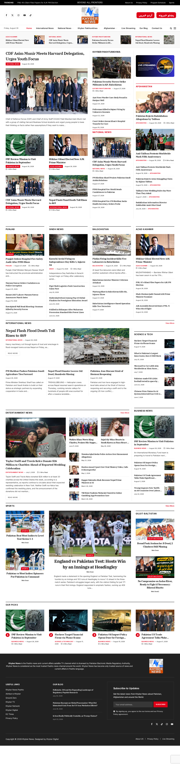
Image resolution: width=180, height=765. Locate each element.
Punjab (10, 229)
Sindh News (56, 229)
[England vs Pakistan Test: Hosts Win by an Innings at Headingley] (90, 534)
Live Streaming (128, 28)
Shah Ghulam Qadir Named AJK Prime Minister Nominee (153, 295)
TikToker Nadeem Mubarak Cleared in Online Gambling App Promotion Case (101, 494)
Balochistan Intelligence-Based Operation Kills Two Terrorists (111, 304)
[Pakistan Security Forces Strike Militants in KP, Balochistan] (126, 39)
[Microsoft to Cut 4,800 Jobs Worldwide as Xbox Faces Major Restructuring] (169, 368)
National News (64, 28)
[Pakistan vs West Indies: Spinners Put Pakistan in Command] (25, 559)
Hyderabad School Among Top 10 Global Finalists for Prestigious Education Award (68, 299)
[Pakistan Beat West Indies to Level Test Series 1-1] (25, 521)
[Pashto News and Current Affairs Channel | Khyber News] (90, 15)
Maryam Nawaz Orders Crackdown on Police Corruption (23, 284)
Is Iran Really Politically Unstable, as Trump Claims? (75, 716)
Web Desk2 (155, 591)
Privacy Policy (141, 3)
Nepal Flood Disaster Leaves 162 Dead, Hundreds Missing (147, 41)
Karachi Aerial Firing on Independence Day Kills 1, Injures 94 (67, 262)
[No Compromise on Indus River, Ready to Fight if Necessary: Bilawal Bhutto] (155, 567)
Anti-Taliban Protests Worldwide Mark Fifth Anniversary (153, 155)
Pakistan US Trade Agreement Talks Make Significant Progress (147, 476)
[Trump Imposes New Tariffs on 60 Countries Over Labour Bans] (169, 490)
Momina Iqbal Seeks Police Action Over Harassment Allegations (104, 455)
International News (45, 28)
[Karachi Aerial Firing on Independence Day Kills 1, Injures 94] (68, 245)
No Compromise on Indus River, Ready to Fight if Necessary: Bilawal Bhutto (155, 584)
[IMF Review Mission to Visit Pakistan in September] (25, 145)
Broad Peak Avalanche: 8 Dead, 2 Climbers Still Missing (155, 545)
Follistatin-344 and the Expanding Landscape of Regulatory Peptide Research (73, 691)
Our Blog (144, 28)
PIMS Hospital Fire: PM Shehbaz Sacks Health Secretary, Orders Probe (110, 202)
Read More (13, 353)
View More (170, 323)
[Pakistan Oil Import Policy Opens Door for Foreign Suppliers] (169, 465)
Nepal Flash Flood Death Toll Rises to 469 (68, 201)
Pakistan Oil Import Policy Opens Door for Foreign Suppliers (146, 464)
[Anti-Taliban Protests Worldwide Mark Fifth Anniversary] (155, 139)
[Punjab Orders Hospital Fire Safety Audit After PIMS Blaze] (25, 245)
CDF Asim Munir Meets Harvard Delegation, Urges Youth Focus (60, 41)
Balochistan (101, 229)
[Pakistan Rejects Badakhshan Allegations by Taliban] (155, 102)
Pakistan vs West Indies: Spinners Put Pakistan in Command (24, 575)
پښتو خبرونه (166, 15)
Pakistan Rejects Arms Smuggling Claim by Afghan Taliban (154, 180)
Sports (171, 3)
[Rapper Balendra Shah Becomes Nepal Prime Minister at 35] (74, 483)
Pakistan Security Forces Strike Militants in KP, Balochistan (102, 41)
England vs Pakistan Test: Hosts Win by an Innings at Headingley (90, 564)
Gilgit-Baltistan (146, 513)
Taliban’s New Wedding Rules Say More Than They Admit (153, 192)
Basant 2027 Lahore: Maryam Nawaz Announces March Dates (22, 296)
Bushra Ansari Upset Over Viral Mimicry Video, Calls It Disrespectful (104, 468)
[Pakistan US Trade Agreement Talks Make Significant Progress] (169, 478)
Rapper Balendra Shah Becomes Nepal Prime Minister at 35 (101, 481)
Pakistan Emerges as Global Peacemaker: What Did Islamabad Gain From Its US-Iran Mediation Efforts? (75, 704)
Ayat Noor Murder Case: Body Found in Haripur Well (110, 98)
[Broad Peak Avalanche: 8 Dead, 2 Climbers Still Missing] (155, 529)
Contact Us (157, 28)
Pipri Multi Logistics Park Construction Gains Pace (67, 287)
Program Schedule (158, 3)
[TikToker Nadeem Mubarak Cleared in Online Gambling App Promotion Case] (74, 495)
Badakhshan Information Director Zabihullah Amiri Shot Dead (151, 203)
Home (29, 28)
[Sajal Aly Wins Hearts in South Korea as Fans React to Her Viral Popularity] (115, 427)
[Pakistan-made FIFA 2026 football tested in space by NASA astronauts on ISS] (169, 381)
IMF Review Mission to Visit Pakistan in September (21, 161)
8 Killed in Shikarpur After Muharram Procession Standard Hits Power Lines (66, 310)
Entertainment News (14, 472)
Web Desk (25, 543)
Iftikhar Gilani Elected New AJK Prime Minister (17, 41)
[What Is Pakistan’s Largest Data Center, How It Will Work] (169, 356)
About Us (129, 3)
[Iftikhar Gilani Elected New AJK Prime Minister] (39, 39)
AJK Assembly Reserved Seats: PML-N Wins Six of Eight (153, 307)
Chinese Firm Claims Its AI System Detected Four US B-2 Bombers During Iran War (147, 392)
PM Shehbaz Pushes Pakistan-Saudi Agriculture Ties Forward (25, 373)
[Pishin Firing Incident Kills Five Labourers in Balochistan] (112, 245)
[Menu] (175, 28)
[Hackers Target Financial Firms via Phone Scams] (169, 343)
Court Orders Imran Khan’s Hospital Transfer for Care (109, 122)
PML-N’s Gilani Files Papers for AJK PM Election (37, 3)
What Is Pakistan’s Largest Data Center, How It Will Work (147, 354)
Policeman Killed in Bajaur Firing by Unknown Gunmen (109, 110)
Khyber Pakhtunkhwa (87, 28)
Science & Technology (64, 641)
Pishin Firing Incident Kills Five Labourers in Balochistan (110, 260)
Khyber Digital (52, 739)
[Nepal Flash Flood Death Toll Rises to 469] (68, 186)
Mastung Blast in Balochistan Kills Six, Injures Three (110, 293)
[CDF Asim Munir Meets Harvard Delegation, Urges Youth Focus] (82, 39)
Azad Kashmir (11, 37)
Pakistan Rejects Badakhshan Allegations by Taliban (151, 118)
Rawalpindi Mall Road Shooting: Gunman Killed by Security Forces (24, 307)
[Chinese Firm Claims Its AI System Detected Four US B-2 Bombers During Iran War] (169, 394)
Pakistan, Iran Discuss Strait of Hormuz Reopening (106, 373)
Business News (13, 166)
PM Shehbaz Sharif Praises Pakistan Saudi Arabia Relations (111, 179)
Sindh (51, 269)
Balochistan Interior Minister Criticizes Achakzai (110, 281)
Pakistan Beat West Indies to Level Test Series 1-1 (25, 537)
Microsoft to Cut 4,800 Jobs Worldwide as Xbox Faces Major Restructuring (146, 367)
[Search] (170, 28)
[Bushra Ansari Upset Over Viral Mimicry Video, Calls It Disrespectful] (74, 470)
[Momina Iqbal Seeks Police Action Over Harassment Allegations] (74, 457)
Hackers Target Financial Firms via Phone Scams (145, 342)
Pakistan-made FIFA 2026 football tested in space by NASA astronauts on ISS (145, 380)
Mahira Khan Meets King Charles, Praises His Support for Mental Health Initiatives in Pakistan (83, 441)
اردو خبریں (145, 15)
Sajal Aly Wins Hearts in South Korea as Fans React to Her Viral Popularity (115, 441)
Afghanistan (109, 28)
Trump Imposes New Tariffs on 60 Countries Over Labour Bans (147, 489)
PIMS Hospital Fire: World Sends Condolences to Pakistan (107, 190)
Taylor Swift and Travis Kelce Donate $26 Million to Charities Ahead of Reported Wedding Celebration (35, 464)
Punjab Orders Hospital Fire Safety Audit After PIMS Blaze (24, 260)
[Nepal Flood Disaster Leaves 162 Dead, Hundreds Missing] (169, 39)
